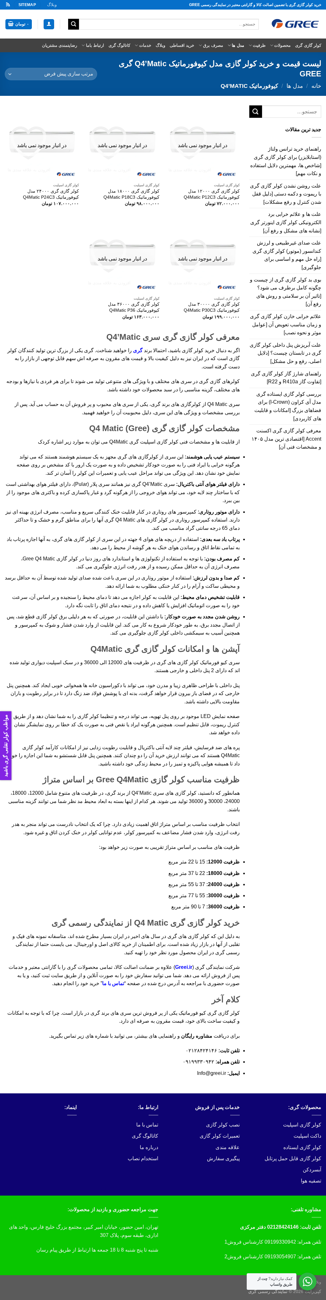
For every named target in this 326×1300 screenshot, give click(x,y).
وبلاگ (52, 4)
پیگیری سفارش (223, 1158)
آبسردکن (312, 1169)
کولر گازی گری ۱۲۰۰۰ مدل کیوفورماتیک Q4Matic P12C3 (212, 194)
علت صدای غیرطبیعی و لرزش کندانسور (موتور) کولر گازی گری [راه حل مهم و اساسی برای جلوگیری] (286, 255)
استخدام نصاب (143, 1158)
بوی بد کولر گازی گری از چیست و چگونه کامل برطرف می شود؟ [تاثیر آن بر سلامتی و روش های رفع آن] (285, 292)
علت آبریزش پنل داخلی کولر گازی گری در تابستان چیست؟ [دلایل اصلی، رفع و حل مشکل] (285, 353)
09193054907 (280, 1256)
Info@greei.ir (211, 1073)
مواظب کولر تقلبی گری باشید (5, 745)
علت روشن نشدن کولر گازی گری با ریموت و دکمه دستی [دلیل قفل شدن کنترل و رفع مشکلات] (285, 194)
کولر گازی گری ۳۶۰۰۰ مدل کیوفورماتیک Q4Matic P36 (133, 307)
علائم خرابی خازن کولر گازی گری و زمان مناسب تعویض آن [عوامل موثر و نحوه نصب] (285, 324)
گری (138, 350)
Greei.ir (183, 967)
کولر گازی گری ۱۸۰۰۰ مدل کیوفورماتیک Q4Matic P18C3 (131, 194)
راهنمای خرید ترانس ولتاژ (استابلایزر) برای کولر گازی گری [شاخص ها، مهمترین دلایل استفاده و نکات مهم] (285, 161)
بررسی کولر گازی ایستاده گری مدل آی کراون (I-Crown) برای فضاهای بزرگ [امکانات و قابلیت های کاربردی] (287, 406)
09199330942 (280, 1242)
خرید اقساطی (182, 45)
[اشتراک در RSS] (8, 5)
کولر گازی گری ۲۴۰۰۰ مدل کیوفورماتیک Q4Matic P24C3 (51, 194)
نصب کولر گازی (223, 1124)
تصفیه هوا (311, 1180)
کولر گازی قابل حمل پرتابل (293, 1158)
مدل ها (238, 45)
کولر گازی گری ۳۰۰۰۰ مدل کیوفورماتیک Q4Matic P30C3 (212, 307)
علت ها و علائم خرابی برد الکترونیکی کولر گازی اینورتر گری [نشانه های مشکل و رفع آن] (285, 222)
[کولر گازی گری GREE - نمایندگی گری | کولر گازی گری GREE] (294, 24)
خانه (316, 85)
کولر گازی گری (308, 45)
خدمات (145, 45)
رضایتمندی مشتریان (59, 45)
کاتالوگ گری (119, 45)
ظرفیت (259, 45)
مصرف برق (213, 45)
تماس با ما (113, 983)
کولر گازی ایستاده (302, 1147)
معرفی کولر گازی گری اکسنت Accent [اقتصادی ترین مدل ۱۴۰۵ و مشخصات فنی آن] (286, 439)
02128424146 (283, 1227)
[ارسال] (73, 24)
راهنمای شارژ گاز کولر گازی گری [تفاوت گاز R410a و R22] (286, 378)
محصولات (282, 45)
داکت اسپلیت (307, 1136)
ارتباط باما (95, 45)
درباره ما (149, 1147)
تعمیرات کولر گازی (220, 1136)
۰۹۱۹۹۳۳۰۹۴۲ (198, 1061)
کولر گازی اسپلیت (302, 1124)
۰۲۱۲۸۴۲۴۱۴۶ (201, 1050)
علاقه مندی (228, 1147)
